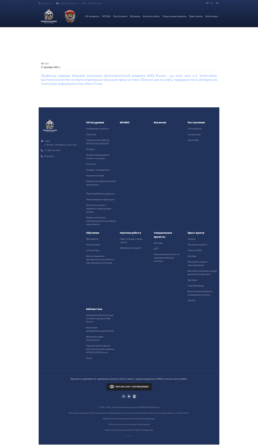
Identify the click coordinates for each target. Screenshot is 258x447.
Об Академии (92, 16)
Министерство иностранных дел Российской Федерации (129, 418)
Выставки (192, 280)
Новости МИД (195, 250)
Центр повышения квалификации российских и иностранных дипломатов (100, 259)
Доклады (158, 242)
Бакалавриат (92, 238)
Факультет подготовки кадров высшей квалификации (202, 272)
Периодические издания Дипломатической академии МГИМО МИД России (100, 349)
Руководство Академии (97, 128)
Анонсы (191, 238)
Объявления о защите (130, 247)
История (90, 149)
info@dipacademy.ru (68, 3)
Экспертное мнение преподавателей (197, 263)
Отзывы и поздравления (98, 169)
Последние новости (197, 244)
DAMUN (191, 300)
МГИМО (106, 16)
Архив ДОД (193, 140)
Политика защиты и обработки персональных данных (98, 208)
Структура (91, 134)
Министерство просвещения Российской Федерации (129, 430)
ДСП (156, 248)
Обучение (135, 16)
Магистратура (195, 128)
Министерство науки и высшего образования (129, 424)
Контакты (47, 3)
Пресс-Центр (196, 16)
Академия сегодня (95, 175)
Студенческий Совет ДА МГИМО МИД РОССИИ (97, 142)
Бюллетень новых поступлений (94, 338)
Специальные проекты (174, 16)
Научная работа (151, 16)
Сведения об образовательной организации (101, 183)
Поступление (120, 16)
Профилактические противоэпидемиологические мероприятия (101, 221)
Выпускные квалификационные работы (99, 329)
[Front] (50, 125)
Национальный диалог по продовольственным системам (166, 258)
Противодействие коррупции (100, 193)
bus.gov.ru (129, 435)
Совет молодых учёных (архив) (131, 240)
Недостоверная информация (100, 199)
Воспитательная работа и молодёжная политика (200, 293)
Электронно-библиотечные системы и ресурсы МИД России (99, 318)
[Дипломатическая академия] (49, 16)
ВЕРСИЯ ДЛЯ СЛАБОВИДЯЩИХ (132, 387)
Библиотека (211, 16)
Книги (89, 358)
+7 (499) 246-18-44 (93, 3)
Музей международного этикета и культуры (98, 156)
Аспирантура (194, 134)
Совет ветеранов (196, 285)
